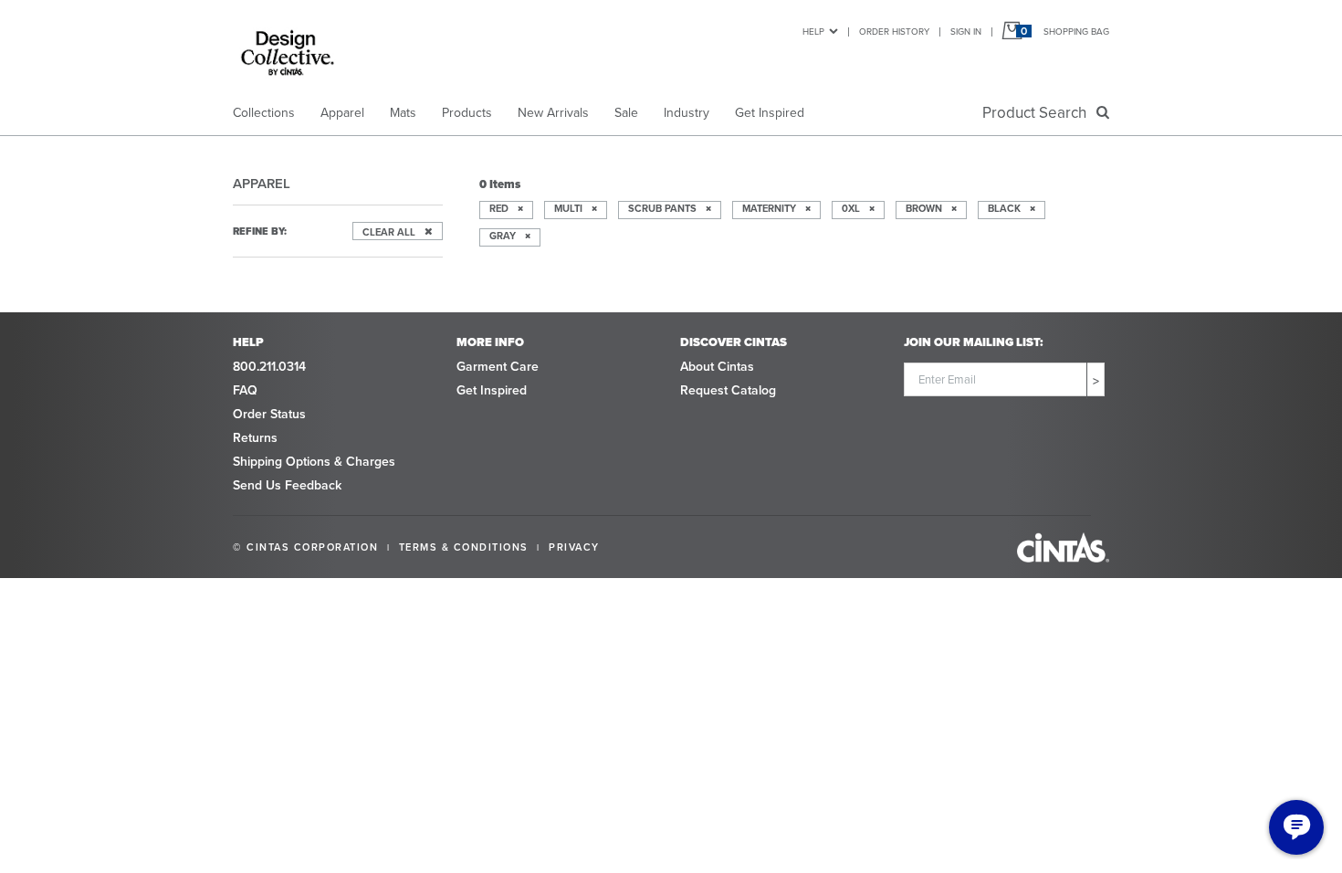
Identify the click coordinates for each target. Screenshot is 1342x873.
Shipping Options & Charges (314, 461)
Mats (403, 112)
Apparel (342, 112)
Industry (686, 112)
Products (467, 112)
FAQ (245, 390)
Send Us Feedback (287, 485)
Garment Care (497, 366)
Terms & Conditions (464, 547)
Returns (255, 437)
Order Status (269, 414)
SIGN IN (965, 31)
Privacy (574, 547)
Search (1038, 112)
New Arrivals (553, 112)
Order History (894, 31)
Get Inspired (769, 112)
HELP (813, 31)
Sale (626, 112)
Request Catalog (728, 390)
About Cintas (717, 366)
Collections (264, 112)
